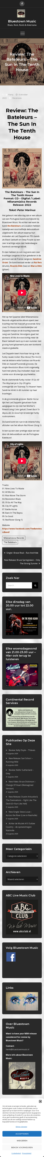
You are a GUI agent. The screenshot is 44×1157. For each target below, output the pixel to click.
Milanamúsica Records (14, 538)
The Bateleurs (10, 542)
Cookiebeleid (16, 1153)
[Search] (35, 585)
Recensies (17, 98)
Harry (10, 94)
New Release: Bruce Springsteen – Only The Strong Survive (22, 562)
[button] (40, 1101)
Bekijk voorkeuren (22, 1147)
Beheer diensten (21, 1127)
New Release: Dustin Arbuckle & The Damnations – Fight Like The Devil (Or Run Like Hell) (22, 800)
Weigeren (22, 1140)
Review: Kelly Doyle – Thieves (22, 750)
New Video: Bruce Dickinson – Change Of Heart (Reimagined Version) (21, 785)
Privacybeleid (26, 1153)
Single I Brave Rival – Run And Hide (22, 552)
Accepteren (22, 1134)
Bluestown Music (22, 21)
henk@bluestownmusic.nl (17, 1049)
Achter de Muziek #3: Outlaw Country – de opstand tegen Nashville (20, 827)
